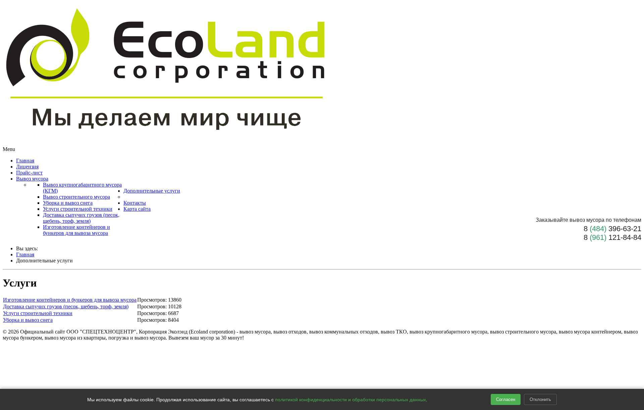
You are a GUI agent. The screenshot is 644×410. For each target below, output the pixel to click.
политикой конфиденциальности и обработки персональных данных (350, 399)
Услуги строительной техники (37, 313)
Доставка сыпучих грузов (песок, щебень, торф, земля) (65, 306)
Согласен (505, 399)
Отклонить (540, 399)
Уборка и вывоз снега (28, 320)
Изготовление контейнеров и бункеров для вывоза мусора (70, 300)
